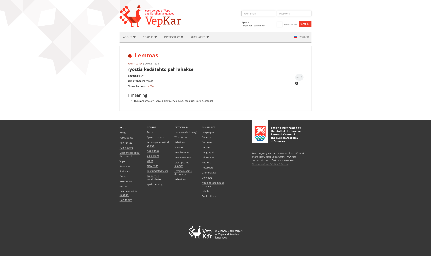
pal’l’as (150, 86)
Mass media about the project (130, 154)
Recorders (207, 167)
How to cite (126, 199)
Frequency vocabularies (154, 177)
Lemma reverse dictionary (183, 172)
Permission (126, 181)
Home (123, 132)
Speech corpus (155, 137)
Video (150, 160)
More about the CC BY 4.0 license (270, 164)
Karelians (125, 166)
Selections (180, 179)
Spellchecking (154, 184)
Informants (208, 157)
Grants (123, 186)
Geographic (208, 152)
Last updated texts (157, 171)
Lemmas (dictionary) (185, 132)
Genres (206, 147)
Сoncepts (207, 177)
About (123, 127)
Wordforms (180, 137)
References (126, 142)
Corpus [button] (148, 37)
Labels (205, 191)
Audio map (153, 150)
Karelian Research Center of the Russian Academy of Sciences (286, 136)
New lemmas (181, 152)
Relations (179, 142)
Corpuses (207, 142)
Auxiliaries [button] (198, 37)
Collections (153, 155)
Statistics (125, 171)
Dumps (124, 176)
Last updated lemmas (181, 164)
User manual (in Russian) (129, 193)
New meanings (182, 157)
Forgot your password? (253, 25)
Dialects (206, 137)
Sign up (245, 22)
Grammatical (209, 172)
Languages (208, 132)
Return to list (134, 63)
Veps (122, 161)
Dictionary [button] (172, 37)
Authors (206, 162)
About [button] (128, 37)
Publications (126, 147)
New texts (152, 165)
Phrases (178, 147)
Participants (126, 137)
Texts (150, 132)
